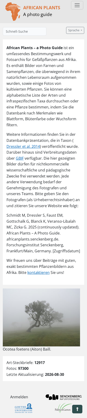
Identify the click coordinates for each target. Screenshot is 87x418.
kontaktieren (38, 272)
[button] (77, 409)
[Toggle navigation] (77, 5)
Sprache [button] (74, 30)
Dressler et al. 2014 (23, 146)
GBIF (20, 158)
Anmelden (19, 396)
